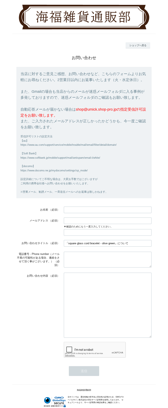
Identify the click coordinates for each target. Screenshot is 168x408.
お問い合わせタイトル (35, 243)
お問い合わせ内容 (37, 275)
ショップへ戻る (137, 45)
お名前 (44, 209)
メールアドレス (39, 220)
